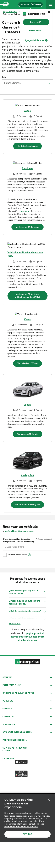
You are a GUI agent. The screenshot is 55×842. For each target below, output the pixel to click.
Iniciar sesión (36, 22)
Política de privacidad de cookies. (21, 826)
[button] (50, 4)
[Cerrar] (49, 799)
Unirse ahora (35, 30)
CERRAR (27, 834)
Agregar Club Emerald (34, 40)
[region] (27, 817)
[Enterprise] (4, 4)
